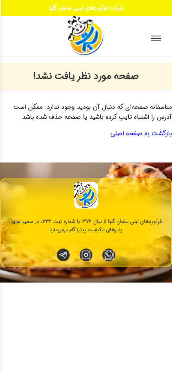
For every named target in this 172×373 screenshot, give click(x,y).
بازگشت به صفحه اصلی (141, 133)
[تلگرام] (63, 255)
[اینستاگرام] (86, 255)
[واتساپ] (108, 255)
